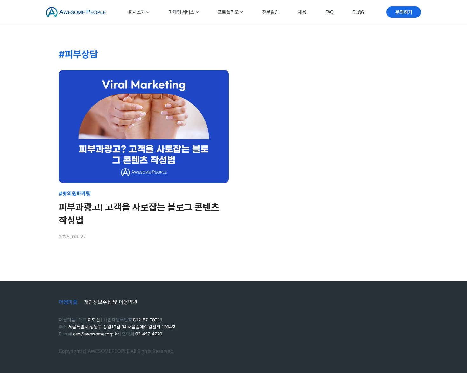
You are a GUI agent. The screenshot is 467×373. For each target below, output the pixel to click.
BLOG (358, 12)
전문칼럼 (270, 12)
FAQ (329, 12)
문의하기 (403, 12)
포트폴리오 (228, 12)
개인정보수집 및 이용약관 (111, 302)
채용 (302, 12)
